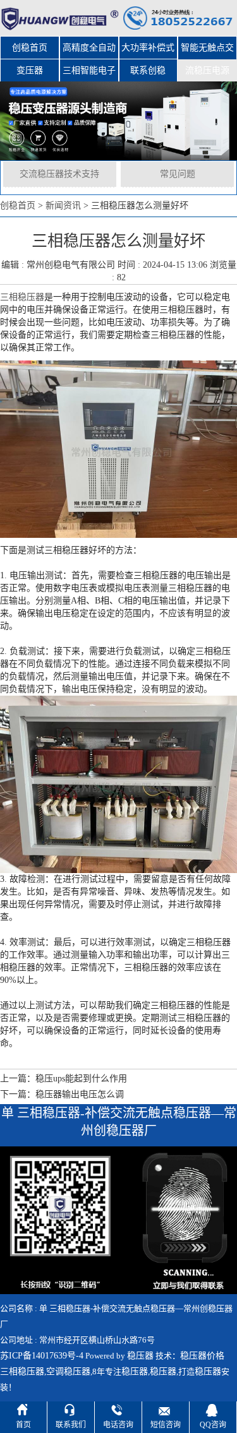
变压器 (29, 70)
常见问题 (177, 174)
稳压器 (140, 1355)
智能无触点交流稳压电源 (207, 51)
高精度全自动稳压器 (89, 51)
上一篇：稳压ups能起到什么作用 (63, 1078)
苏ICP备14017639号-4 (41, 1355)
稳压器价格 (202, 1355)
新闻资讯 (63, 205)
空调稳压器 (68, 1371)
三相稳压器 (22, 297)
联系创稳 (148, 70)
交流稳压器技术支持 (59, 174)
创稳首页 (29, 47)
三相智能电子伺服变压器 (89, 74)
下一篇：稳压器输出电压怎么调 (62, 1094)
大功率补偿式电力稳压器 (147, 51)
